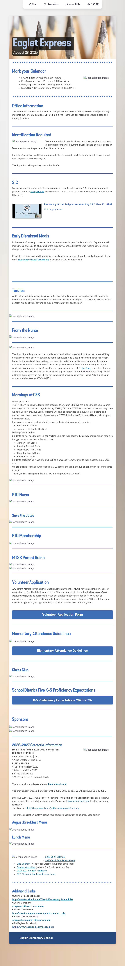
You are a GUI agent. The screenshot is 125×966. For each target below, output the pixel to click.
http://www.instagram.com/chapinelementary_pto (38, 913)
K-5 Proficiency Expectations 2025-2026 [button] (62, 700)
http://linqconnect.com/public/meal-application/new (53, 808)
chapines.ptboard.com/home (28, 906)
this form (86, 368)
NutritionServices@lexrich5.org (33, 259)
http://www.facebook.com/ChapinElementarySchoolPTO (42, 899)
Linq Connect (24, 863)
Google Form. (37, 191)
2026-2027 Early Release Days (60, 860)
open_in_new (106, 677)
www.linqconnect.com (78, 801)
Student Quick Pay (26, 867)
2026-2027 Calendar (55, 857)
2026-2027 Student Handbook (32, 870)
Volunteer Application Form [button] (62, 614)
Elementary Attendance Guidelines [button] (62, 650)
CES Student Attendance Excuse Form (36, 874)
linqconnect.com (57, 784)
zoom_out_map (109, 79)
